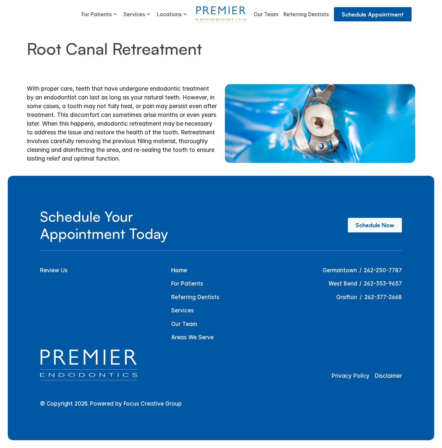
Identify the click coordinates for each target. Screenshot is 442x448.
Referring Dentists (195, 297)
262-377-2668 (383, 297)
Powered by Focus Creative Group (136, 403)
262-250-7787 (383, 270)
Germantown (340, 270)
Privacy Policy (351, 376)
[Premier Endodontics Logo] (221, 14)
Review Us (54, 270)
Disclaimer (388, 376)
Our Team (184, 324)
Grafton (346, 297)
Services (182, 310)
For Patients (187, 283)
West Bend (342, 283)
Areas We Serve (192, 337)
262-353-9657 (383, 283)
